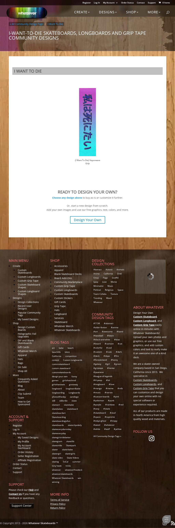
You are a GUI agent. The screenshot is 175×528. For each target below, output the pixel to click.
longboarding (58, 392)
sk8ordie (63, 400)
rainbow (111, 404)
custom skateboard (61, 368)
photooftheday (59, 396)
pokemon (99, 400)
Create (80, 12)
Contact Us (15, 494)
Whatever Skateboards (67, 330)
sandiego (74, 396)
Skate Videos (73, 457)
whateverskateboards (62, 474)
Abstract (97, 269)
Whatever (98, 302)
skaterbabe (67, 449)
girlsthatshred (69, 380)
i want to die (55, 24)
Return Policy (57, 507)
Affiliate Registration (29, 460)
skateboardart (58, 413)
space (98, 416)
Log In (97, 3)
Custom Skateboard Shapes (29, 286)
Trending (97, 298)
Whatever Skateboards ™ (43, 523)
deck (97, 356)
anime (115, 327)
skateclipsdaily (75, 425)
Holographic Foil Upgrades (27, 335)
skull (113, 412)
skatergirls (70, 453)
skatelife (70, 441)
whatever (56, 469)
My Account (109, 3)
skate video (57, 457)
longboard (57, 388)
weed (97, 424)
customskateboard (61, 364)
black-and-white (102, 339)
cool (110, 347)
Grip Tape (60, 306)
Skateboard (60, 322)
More (153, 12)
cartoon (110, 343)
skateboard (72, 408)
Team (21, 397)
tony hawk (57, 465)
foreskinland (101, 359)
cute (110, 351)
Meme (114, 281)
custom (98, 351)
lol (109, 380)
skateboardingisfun (61, 421)
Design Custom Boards (26, 328)
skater (55, 449)
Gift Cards (23, 347)
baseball (99, 335)
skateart (56, 404)
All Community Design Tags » (107, 436)
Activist (109, 269)
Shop (131, 12)
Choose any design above (67, 197)
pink (117, 396)
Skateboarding (59, 417)
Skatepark (71, 445)
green (118, 364)
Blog (20, 385)
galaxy (98, 364)
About (21, 389)
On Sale (22, 367)
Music (110, 285)
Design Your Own (87, 220)
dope (107, 356)
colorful (98, 347)
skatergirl (56, 453)
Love (104, 281)
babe (61, 347)
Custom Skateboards (25, 271)
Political (97, 289)
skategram (57, 441)
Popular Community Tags (29, 314)
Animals (120, 269)
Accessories (61, 266)
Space (120, 289)
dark (119, 351)
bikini (67, 352)
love (112, 384)
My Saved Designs (28, 319)
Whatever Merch (27, 351)
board (98, 343)
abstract (109, 323)
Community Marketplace (68, 282)
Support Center (22, 506)
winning (55, 482)
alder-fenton (101, 327)
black (111, 335)
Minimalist (98, 285)
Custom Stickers (63, 298)
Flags (105, 277)
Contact (141, 3)
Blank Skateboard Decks (68, 274)
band (120, 331)
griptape (99, 368)
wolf (108, 429)
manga (98, 388)
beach (70, 347)
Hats (20, 359)
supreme (110, 416)
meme (110, 388)
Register (87, 3)
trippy (114, 420)
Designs (107, 12)
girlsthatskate (58, 384)
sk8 (53, 400)
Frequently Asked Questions (28, 380)
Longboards (74, 392)
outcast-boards (102, 396)
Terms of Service (59, 499)
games (55, 380)
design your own (60, 376)
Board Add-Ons (63, 278)
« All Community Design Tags (26, 24)
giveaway (73, 384)
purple (98, 404)
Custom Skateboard (145, 316)
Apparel (22, 355)
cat (120, 343)
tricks (68, 465)
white (97, 429)
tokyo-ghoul (100, 420)
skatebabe (69, 404)
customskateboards (61, 372)
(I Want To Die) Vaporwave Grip (87, 162)
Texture (114, 294)
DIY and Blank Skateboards (26, 342)
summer (76, 461)
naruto (109, 392)
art (53, 347)
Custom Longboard (144, 320)
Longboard (60, 314)
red (121, 404)
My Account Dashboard (24, 447)
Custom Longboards (29, 276)
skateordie (57, 445)
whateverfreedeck (73, 469)
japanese (99, 372)
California (56, 356)
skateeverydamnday (61, 429)
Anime (96, 273)
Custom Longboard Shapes (28, 292)
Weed (109, 298)
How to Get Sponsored (24, 403)
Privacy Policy (57, 504)
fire (117, 356)
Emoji (96, 277)
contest (55, 360)
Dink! (119, 273)
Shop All (22, 371)
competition (71, 356)
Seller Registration (28, 456)
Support (152, 3)
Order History (25, 452)
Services (59, 318)
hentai (112, 368)
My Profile (23, 441)
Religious (109, 289)
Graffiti (115, 277)
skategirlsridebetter (61, 437)
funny (74, 376)
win (79, 478)
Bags (20, 363)
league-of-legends (103, 376)
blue (118, 339)
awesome (108, 331)
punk (112, 400)
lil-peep (98, 380)
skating (55, 461)
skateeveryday (59, 433)
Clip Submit (24, 393)
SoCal (65, 461)
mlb (121, 388)
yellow (118, 429)
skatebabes (57, 408)
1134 (97, 323)
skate (74, 400)
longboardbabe (73, 388)
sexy (97, 408)
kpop (95, 281)
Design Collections (28, 302)
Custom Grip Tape (28, 280)
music (98, 392)
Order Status (127, 3)
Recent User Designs (25, 307)
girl (108, 364)
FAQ (31, 490)
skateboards (58, 425)
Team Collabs (99, 294)
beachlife (56, 352)
